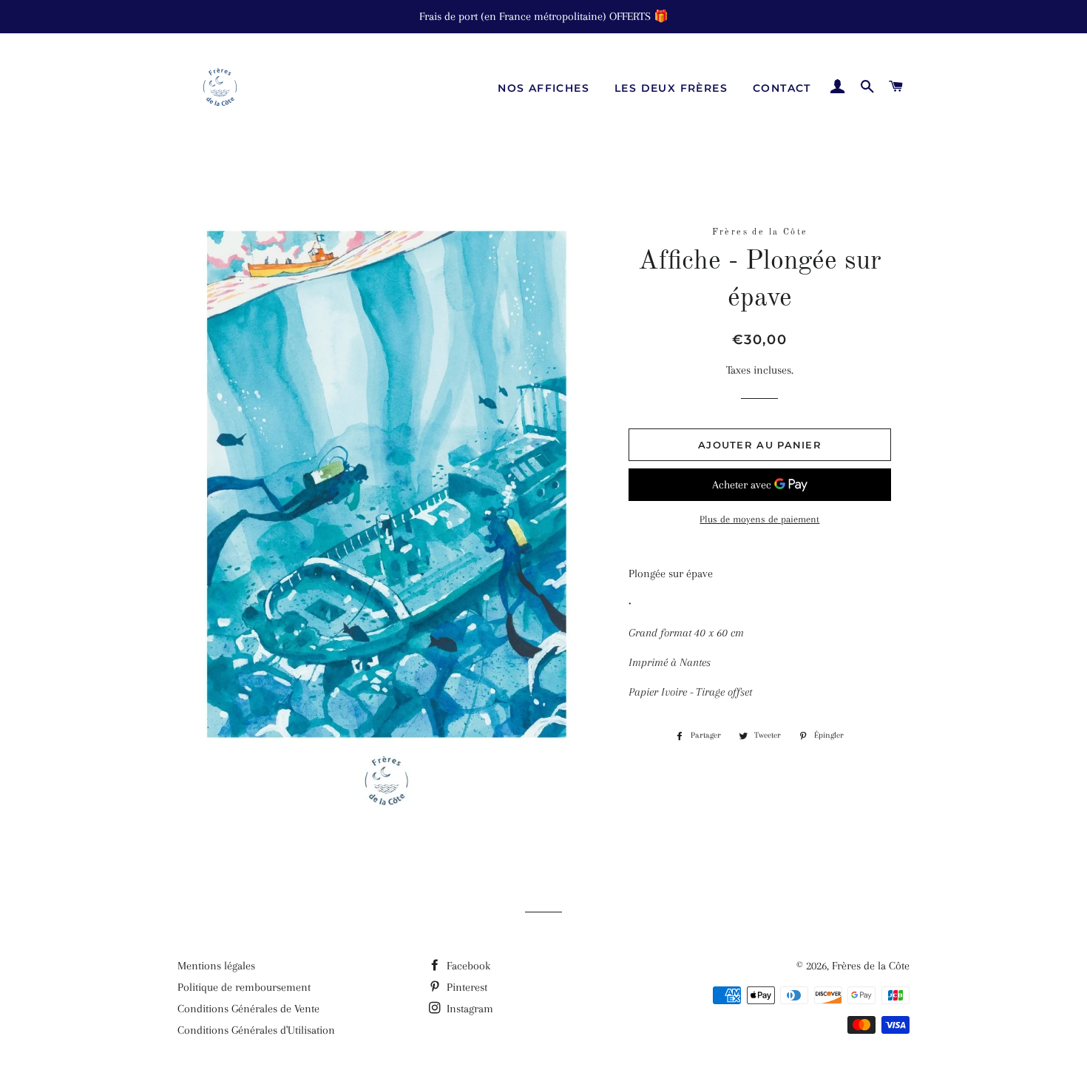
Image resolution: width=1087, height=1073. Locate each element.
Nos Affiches (543, 88)
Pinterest (465, 987)
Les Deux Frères (671, 88)
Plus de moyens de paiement (759, 519)
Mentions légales (216, 965)
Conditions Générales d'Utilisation (256, 1030)
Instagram (468, 1008)
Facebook (467, 965)
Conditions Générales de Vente (248, 1008)
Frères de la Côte (871, 965)
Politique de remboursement (244, 987)
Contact (782, 88)
